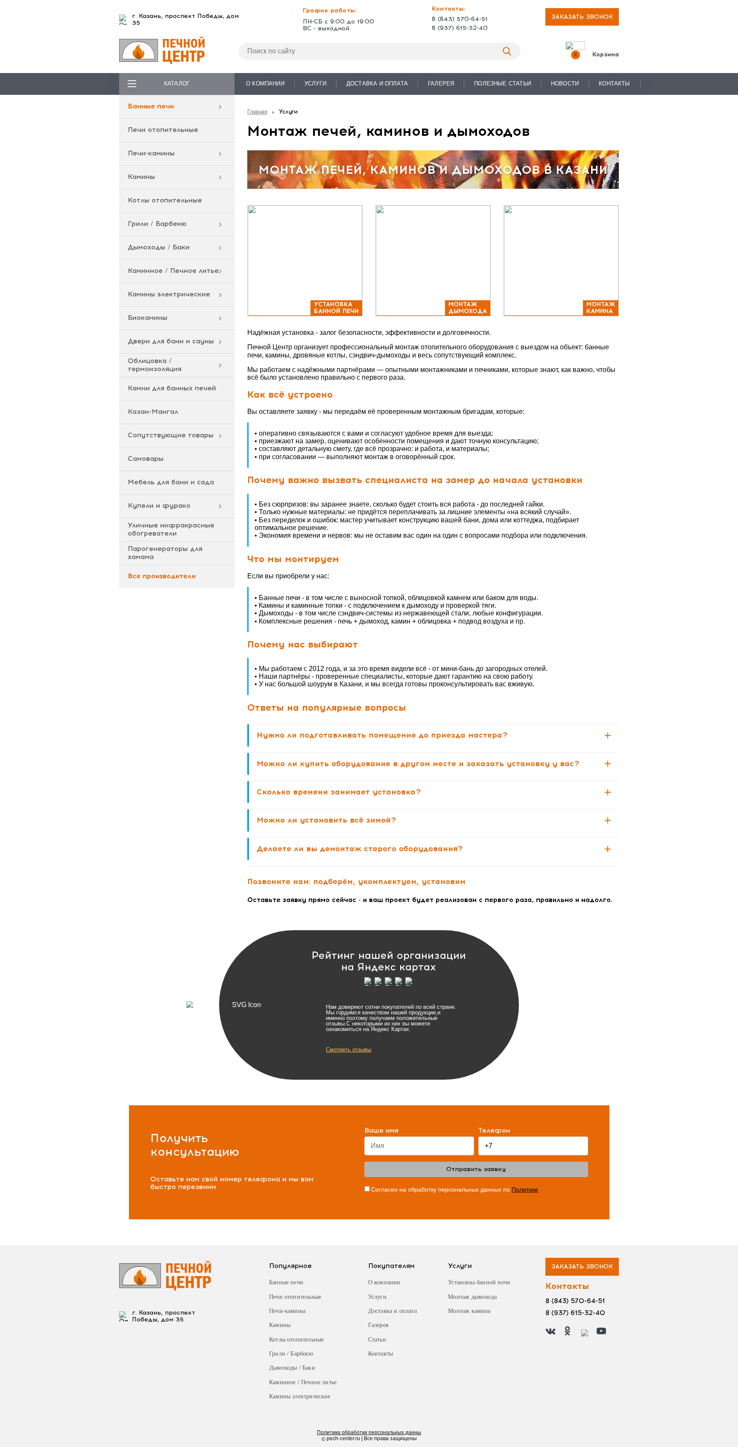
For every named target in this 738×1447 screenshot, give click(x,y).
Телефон (494, 1130)
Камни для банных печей (172, 388)
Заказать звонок (582, 17)
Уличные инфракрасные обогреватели (171, 529)
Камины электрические (169, 294)
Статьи (377, 1339)
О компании (265, 83)
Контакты (614, 83)
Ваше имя (381, 1130)
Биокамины (147, 317)
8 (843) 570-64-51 (460, 19)
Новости (565, 83)
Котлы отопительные (165, 200)
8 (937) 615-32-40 (460, 28)
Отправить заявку (476, 1169)
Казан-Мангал (153, 411)
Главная (257, 111)
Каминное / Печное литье (173, 271)
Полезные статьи (502, 83)
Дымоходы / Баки (159, 247)
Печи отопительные (163, 130)
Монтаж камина (469, 1311)
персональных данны (369, 1432)
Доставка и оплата (377, 83)
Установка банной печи (479, 1282)
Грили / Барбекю (157, 224)
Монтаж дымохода (472, 1297)
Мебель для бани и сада (171, 482)
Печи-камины (151, 153)
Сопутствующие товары (171, 435)
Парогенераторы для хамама (165, 552)
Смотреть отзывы (348, 1049)
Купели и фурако (159, 505)
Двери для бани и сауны (171, 341)
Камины (141, 177)
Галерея (441, 83)
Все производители (162, 576)
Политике (525, 1189)
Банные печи (151, 106)
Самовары (146, 458)
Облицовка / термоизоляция (155, 364)
